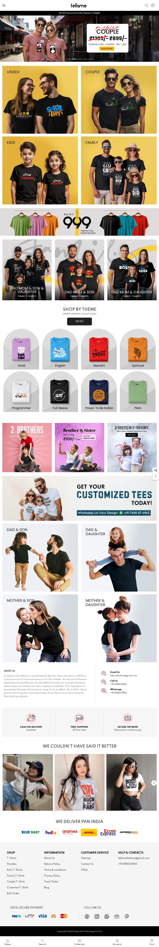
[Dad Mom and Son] (79, 269)
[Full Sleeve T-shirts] (60, 391)
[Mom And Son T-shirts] (40, 628)
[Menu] (3, 5)
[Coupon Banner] (79, 222)
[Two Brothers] (27, 447)
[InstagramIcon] (97, 916)
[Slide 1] (68, 59)
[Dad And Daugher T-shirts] (119, 557)
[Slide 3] (79, 59)
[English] (60, 349)
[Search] (146, 5)
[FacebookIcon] (87, 916)
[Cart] (152, 5)
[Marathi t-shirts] (79, 38)
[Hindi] (21, 349)
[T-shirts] (40, 100)
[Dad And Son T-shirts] (40, 557)
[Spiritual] (138, 349)
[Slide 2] (74, 59)
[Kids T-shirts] (40, 170)
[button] (155, 470)
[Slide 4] (85, 59)
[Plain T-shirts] (138, 391)
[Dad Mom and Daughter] (132, 269)
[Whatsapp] (107, 916)
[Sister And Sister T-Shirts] (132, 447)
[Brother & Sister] (79, 447)
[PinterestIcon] (126, 916)
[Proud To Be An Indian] (99, 391)
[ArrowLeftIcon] (5, 783)
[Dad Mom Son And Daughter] (27, 269)
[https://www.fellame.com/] (78, 5)
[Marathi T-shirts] (99, 349)
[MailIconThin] (117, 916)
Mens (79, 321)
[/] (28, 782)
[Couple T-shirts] (119, 100)
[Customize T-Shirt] (79, 498)
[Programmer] (21, 391)
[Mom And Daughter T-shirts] (119, 628)
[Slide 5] (90, 59)
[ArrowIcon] (154, 783)
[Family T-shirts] (119, 170)
